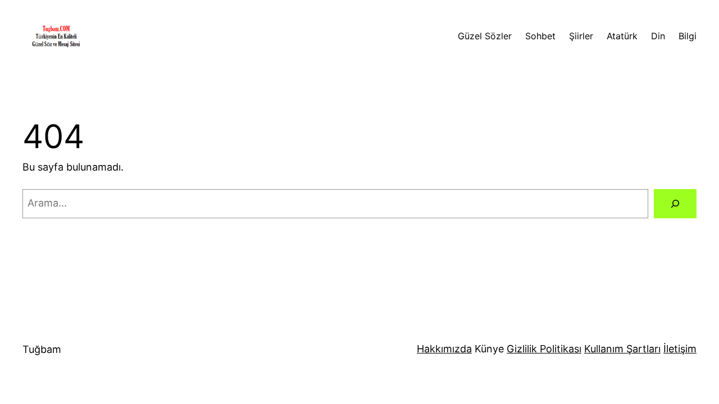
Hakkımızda (444, 349)
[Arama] (675, 203)
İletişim (680, 349)
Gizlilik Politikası (544, 349)
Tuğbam (41, 349)
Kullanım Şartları (622, 349)
